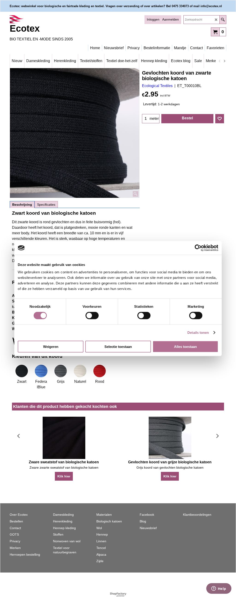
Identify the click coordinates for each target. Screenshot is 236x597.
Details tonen (198, 333)
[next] (224, 61)
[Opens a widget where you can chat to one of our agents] (218, 589)
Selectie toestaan (118, 346)
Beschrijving (22, 204)
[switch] (92, 315)
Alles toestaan (185, 346)
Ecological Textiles (157, 86)
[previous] (220, 61)
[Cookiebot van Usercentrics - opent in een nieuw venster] (198, 247)
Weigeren (50, 346)
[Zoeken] (222, 19)
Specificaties (46, 204)
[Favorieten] (219, 118)
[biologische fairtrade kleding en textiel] (50, 19)
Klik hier (63, 476)
